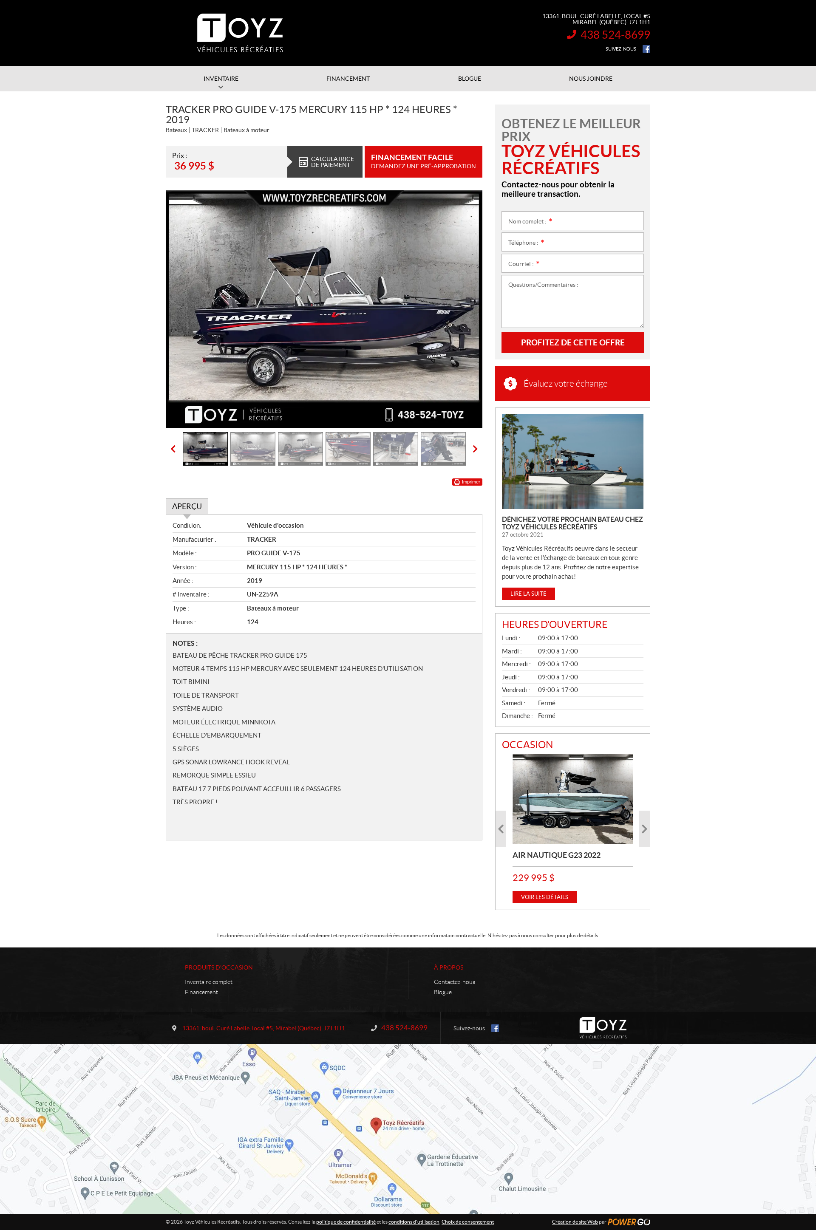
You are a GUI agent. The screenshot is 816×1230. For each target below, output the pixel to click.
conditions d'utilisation (413, 1221)
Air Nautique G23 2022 (557, 855)
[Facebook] (646, 49)
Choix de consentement (468, 1221)
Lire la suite (528, 594)
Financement (201, 992)
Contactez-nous (454, 981)
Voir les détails (544, 897)
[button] (182, 309)
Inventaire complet (208, 981)
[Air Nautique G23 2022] (573, 799)
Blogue (443, 992)
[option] (324, 309)
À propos (448, 967)
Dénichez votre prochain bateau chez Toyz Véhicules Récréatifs (572, 523)
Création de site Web (575, 1221)
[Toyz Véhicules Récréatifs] (240, 33)
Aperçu (187, 506)
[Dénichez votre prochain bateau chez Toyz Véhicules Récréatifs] (572, 461)
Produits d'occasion (219, 967)
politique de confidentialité (346, 1221)
